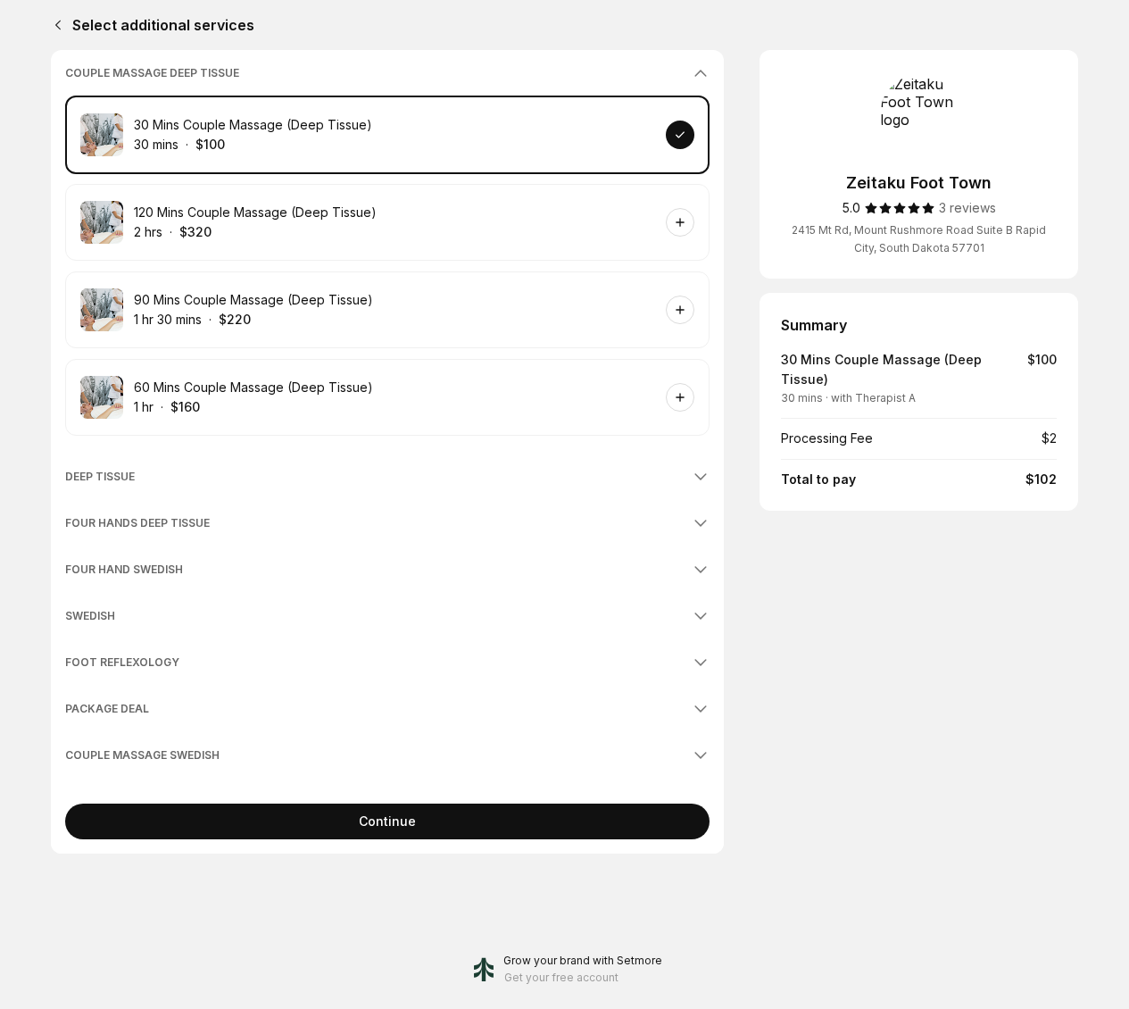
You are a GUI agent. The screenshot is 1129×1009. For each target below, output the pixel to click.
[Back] (54, 25)
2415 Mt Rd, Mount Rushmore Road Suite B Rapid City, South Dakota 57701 (919, 238)
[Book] (680, 135)
